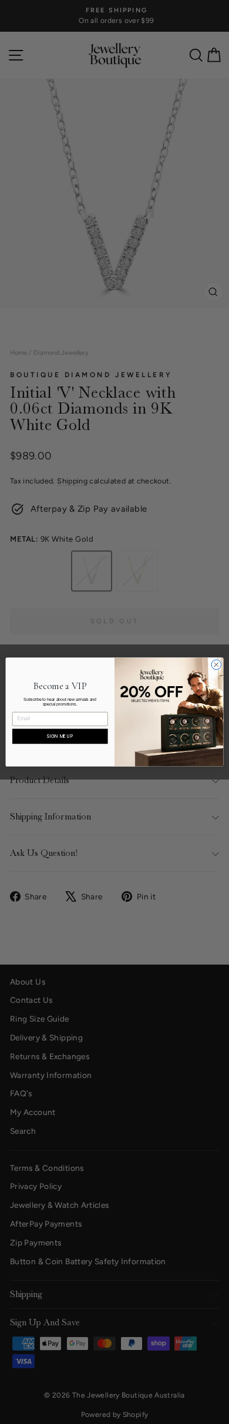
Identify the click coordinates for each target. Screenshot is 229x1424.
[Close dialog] (216, 665)
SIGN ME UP (60, 736)
